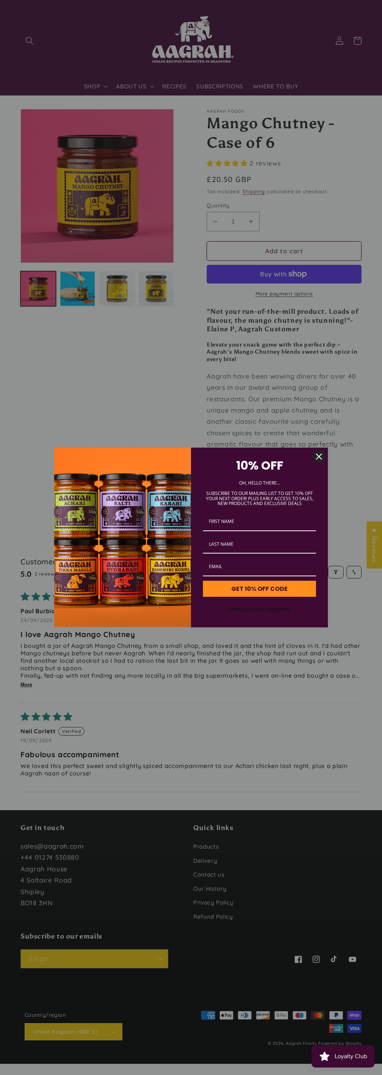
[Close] (319, 457)
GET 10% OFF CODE (259, 588)
